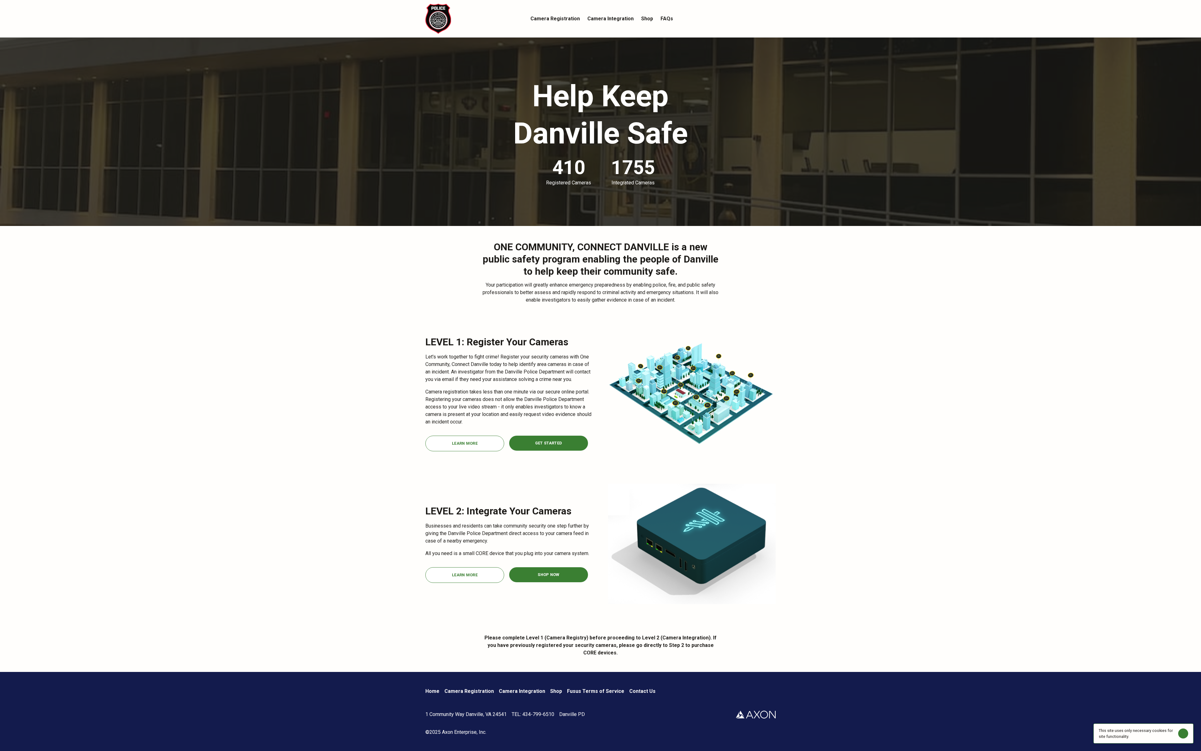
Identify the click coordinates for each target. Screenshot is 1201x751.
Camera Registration (469, 691)
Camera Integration (522, 691)
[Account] (759, 19)
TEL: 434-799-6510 (533, 714)
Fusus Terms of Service (595, 691)
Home (432, 691)
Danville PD (572, 714)
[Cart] (772, 19)
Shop (556, 691)
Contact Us (642, 691)
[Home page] (469, 19)
